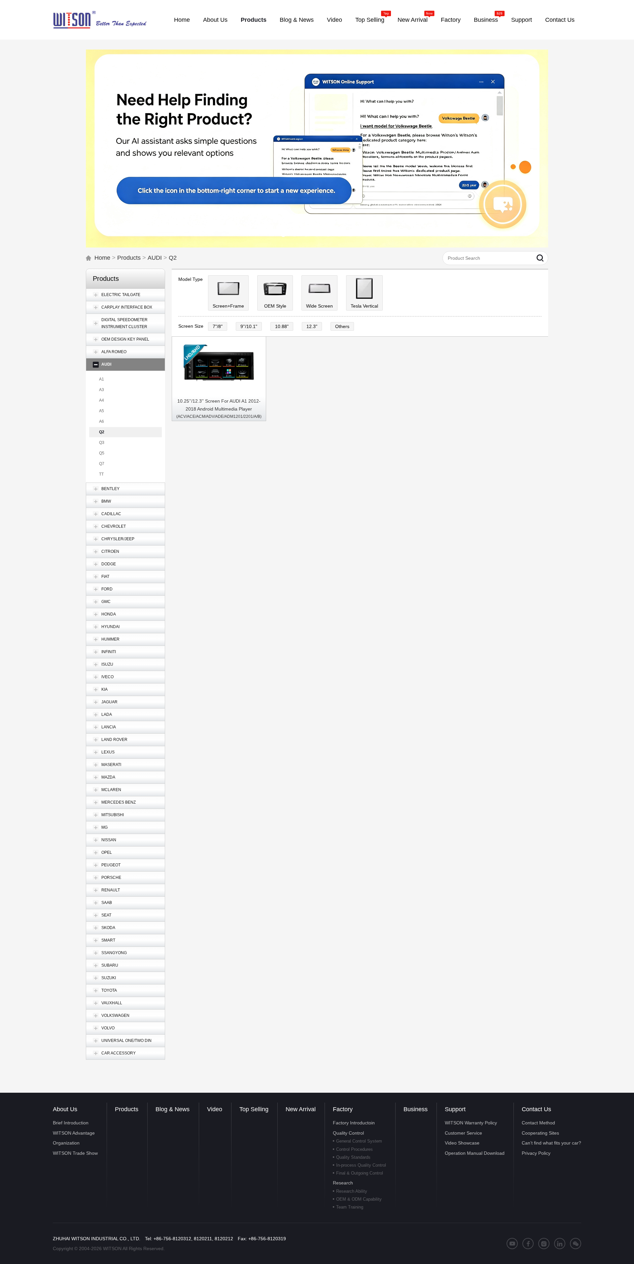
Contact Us (536, 1109)
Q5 (101, 453)
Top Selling (253, 1109)
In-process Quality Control (361, 1165)
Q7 (101, 463)
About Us (65, 1109)
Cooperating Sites (540, 1133)
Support (455, 1109)
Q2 (173, 257)
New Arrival (301, 1109)
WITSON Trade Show (75, 1153)
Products (129, 257)
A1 (101, 379)
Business (416, 1109)
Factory (343, 1109)
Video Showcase (462, 1143)
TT (101, 474)
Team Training (349, 1207)
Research (343, 1182)
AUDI (155, 257)
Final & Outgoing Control (359, 1173)
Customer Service (463, 1133)
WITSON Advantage (74, 1133)
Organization (66, 1143)
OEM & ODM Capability (359, 1199)
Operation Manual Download (475, 1153)
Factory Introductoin (354, 1122)
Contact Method (538, 1122)
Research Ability (351, 1191)
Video (214, 1109)
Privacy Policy (536, 1153)
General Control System (359, 1141)
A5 (101, 411)
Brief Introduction (70, 1122)
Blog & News (173, 1109)
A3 (101, 389)
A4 (101, 400)
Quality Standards (353, 1157)
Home (102, 257)
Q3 (101, 442)
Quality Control (348, 1133)
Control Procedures (354, 1149)
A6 (101, 421)
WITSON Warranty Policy (471, 1122)
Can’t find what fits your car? (551, 1143)
